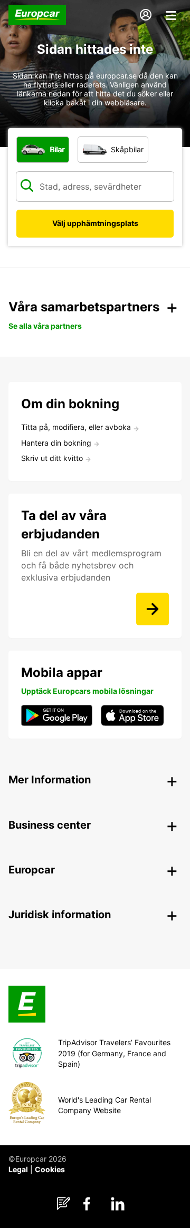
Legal (18, 1169)
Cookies (50, 1169)
